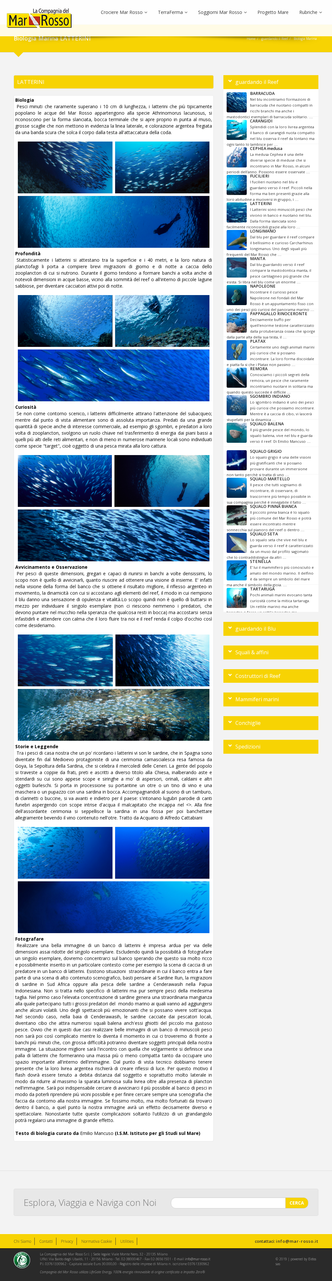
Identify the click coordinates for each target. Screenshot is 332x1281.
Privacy (67, 1241)
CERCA (297, 1203)
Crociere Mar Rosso (122, 12)
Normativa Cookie (96, 1241)
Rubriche (308, 12)
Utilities (127, 1241)
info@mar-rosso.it (297, 1241)
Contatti (46, 1241)
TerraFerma (170, 12)
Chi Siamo (22, 1241)
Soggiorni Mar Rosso (220, 12)
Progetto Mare (273, 12)
